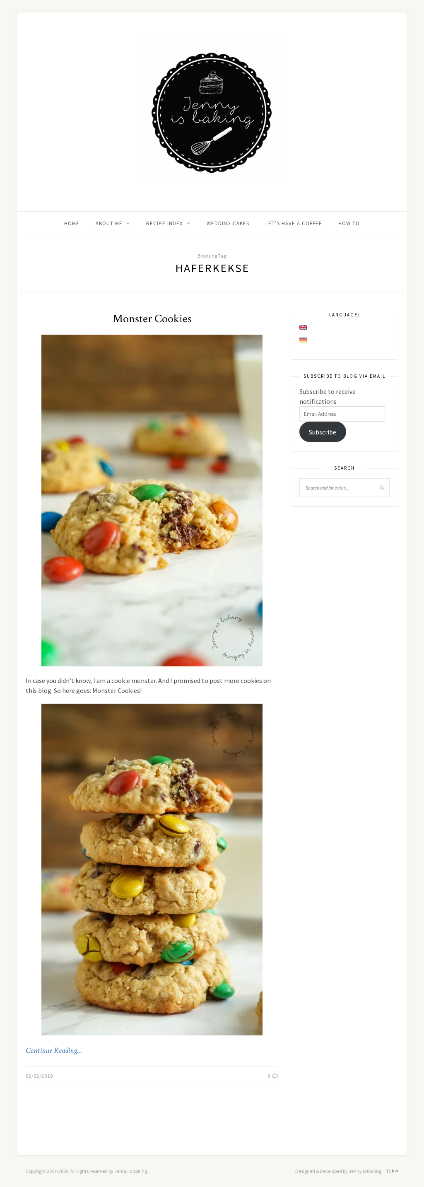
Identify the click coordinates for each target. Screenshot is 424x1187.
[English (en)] (303, 327)
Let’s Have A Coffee (293, 223)
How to (349, 223)
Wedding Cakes (228, 223)
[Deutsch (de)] (303, 340)
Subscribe (322, 432)
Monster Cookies (152, 318)
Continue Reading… (54, 1051)
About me (109, 223)
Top (390, 1171)
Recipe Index (164, 223)
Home (72, 223)
